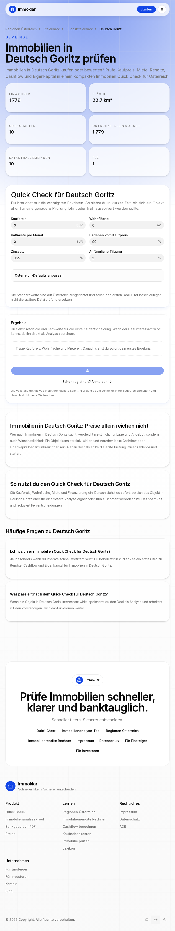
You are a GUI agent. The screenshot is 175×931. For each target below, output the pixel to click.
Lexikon (69, 848)
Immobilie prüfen (76, 841)
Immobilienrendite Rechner (49, 741)
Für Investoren (87, 751)
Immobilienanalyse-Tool (81, 731)
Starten (146, 9)
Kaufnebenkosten (77, 834)
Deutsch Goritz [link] (111, 29)
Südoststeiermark (80, 29)
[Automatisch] (146, 920)
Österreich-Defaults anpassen (39, 275)
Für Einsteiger (136, 741)
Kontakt (11, 884)
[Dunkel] (165, 920)
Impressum (85, 741)
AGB (123, 826)
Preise (10, 834)
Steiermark (52, 29)
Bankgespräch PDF (20, 826)
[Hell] (155, 920)
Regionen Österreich (21, 29)
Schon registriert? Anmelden (85, 382)
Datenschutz (109, 741)
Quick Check (46, 731)
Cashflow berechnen (79, 826)
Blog (9, 891)
